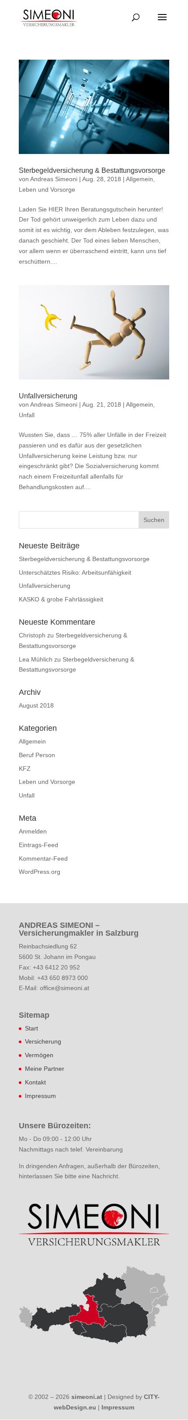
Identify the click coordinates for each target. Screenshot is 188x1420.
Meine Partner (44, 1068)
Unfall (27, 414)
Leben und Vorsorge (47, 189)
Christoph (32, 635)
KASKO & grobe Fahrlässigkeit (61, 599)
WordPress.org (39, 871)
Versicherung (43, 1041)
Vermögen (39, 1055)
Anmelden (33, 831)
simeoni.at (86, 1396)
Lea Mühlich (35, 659)
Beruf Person (37, 754)
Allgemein (139, 178)
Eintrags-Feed (38, 844)
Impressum (40, 1095)
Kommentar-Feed (43, 858)
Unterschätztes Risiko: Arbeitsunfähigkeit (75, 572)
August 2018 (36, 705)
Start (31, 1028)
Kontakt (35, 1082)
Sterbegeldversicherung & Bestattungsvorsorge (92, 170)
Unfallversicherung (48, 396)
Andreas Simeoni (53, 178)
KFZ (25, 768)
